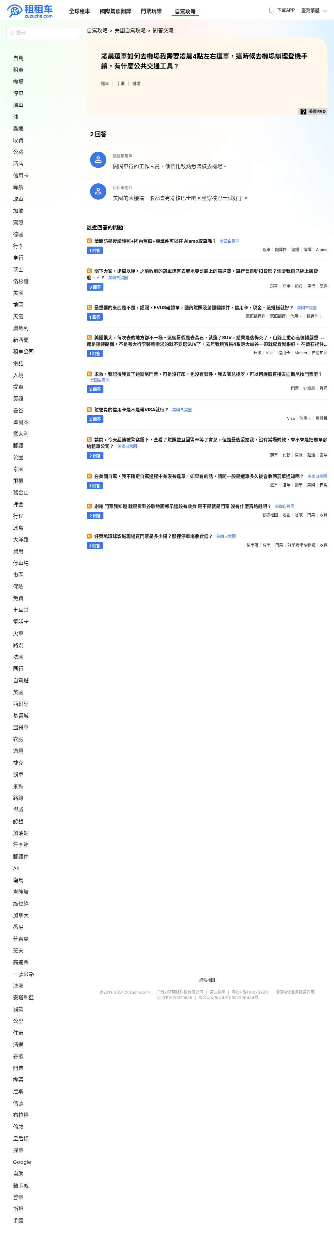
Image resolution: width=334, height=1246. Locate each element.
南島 (18, 880)
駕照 (18, 222)
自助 (18, 1173)
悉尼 (18, 927)
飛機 (18, 481)
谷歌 (18, 1056)
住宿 (18, 1032)
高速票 (21, 962)
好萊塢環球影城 (301, 544)
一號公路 (23, 974)
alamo (321, 249)
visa (270, 352)
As (16, 868)
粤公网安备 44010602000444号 (228, 997)
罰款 (18, 1009)
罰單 (18, 774)
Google (22, 1162)
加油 (18, 210)
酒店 (18, 163)
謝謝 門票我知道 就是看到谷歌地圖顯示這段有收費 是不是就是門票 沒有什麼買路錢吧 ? (194, 506)
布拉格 (21, 1115)
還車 (18, 105)
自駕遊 (21, 680)
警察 (18, 1197)
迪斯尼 (309, 388)
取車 (18, 199)
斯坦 (18, 1209)
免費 (18, 598)
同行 (18, 668)
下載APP (286, 10)
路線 (18, 798)
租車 (18, 70)
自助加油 (319, 352)
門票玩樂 (151, 11)
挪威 (18, 809)
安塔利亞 (23, 997)
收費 (18, 140)
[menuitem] (281, 8)
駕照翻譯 (278, 316)
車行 (18, 257)
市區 (18, 574)
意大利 (21, 434)
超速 (311, 454)
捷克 (18, 762)
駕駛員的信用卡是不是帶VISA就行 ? (143, 409)
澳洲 (18, 985)
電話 (18, 363)
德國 (18, 234)
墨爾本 (21, 422)
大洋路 (21, 539)
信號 (18, 1103)
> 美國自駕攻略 (128, 30)
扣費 (299, 286)
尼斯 (18, 1091)
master (301, 352)
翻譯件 (21, 856)
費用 (18, 551)
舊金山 (21, 492)
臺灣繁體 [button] (310, 10)
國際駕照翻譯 (115, 11)
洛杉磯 (21, 281)
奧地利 (21, 328)
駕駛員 (321, 418)
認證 (18, 821)
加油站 (21, 833)
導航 (18, 187)
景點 (18, 786)
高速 (18, 128)
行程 (18, 516)
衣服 (18, 739)
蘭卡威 (21, 1185)
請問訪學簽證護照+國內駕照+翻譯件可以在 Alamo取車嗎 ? (166, 241)
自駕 (18, 58)
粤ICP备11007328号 (250, 992)
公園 (18, 457)
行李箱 (21, 845)
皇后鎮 (21, 1138)
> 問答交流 (160, 30)
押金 (18, 504)
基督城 (21, 715)
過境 (18, 751)
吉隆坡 (21, 892)
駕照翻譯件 (256, 316)
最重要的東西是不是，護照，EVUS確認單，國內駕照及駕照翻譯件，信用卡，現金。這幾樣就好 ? (205, 307)
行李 (18, 246)
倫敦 (18, 1126)
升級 (257, 352)
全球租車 (79, 11)
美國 (18, 293)
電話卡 (21, 621)
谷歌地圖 (270, 514)
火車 (18, 633)
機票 (18, 1079)
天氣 (18, 316)
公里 (18, 1021)
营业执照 (217, 992)
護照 (323, 388)
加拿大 (21, 915)
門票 (18, 1068)
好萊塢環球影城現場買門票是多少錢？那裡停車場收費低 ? (165, 536)
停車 (18, 93)
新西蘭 (21, 340)
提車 (18, 387)
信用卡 (21, 175)
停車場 (21, 563)
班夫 (18, 950)
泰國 (18, 469)
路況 (18, 645)
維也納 (21, 903)
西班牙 (21, 704)
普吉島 (21, 938)
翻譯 (18, 445)
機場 (18, 81)
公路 (18, 152)
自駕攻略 (185, 11)
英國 (18, 692)
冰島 (18, 527)
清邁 (18, 1044)
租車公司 (23, 351)
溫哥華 (21, 727)
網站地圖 (207, 980)
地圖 (18, 304)
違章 (18, 1150)
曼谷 (18, 410)
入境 (18, 375)
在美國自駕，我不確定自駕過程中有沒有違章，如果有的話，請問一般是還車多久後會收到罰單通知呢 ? (210, 476)
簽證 (18, 398)
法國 (18, 657)
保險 (18, 586)
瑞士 (18, 269)
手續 (18, 1220)
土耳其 (21, 610)
